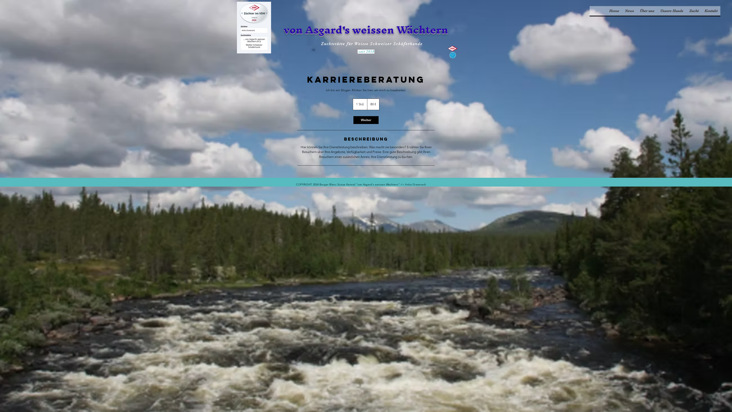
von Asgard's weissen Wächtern (366, 30)
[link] (366, 120)
